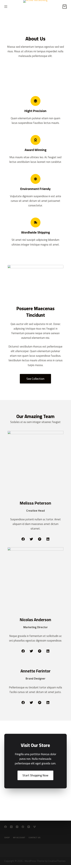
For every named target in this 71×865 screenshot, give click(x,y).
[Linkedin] (48, 539)
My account (19, 837)
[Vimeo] (34, 827)
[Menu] (5, 6)
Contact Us (34, 837)
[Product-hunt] (39, 539)
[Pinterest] (23, 827)
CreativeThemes (57, 861)
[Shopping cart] (64, 6)
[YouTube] (28, 827)
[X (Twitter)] (11, 827)
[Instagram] (17, 827)
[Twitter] (31, 539)
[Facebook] (23, 539)
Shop (7, 837)
